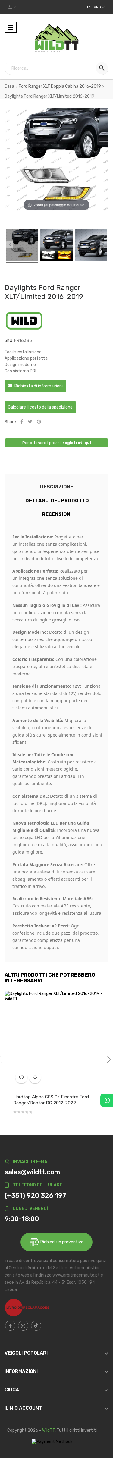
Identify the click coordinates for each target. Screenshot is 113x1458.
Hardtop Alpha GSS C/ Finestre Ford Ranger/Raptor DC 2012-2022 (51, 1100)
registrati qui (76, 442)
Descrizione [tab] (56, 487)
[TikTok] (36, 1326)
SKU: (9, 340)
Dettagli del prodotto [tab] (57, 500)
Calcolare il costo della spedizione (40, 407)
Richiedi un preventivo (61, 1242)
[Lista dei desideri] (35, 1077)
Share (21, 422)
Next (107, 1059)
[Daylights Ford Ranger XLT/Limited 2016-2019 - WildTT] (22, 246)
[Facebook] (10, 1326)
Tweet (30, 422)
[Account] (12, 7)
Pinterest (39, 422)
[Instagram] (23, 1326)
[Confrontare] (21, 1077)
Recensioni (57, 514)
